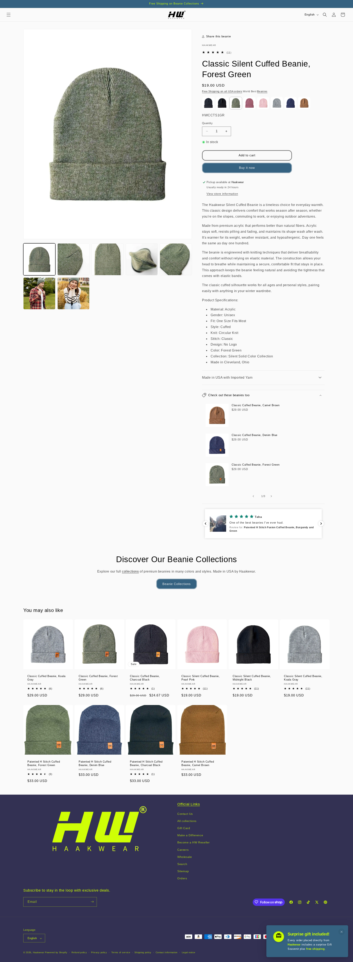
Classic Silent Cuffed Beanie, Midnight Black (252, 678)
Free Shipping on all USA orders (222, 91)
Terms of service (120, 952)
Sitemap (183, 871)
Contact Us (185, 813)
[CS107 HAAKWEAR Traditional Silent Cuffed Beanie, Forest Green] (235, 103)
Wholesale (184, 856)
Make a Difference (190, 835)
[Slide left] (254, 496)
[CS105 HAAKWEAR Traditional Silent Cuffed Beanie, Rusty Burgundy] (249, 103)
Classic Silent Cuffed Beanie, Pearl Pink (200, 678)
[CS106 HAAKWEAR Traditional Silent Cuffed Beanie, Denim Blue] (290, 103)
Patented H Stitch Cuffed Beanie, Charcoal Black (146, 763)
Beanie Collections (176, 583)
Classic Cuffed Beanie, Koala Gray (46, 678)
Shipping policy (142, 952)
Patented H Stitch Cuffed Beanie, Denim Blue (95, 763)
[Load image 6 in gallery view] (39, 293)
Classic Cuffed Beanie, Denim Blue (254, 435)
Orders (182, 878)
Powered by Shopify (56, 952)
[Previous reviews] (205, 523)
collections (130, 571)
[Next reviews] (321, 523)
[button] (8, 14)
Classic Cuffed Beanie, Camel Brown (255, 405)
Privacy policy (99, 952)
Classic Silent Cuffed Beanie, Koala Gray (303, 678)
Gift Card (183, 828)
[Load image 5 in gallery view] (176, 259)
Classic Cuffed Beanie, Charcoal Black (145, 678)
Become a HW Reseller (193, 842)
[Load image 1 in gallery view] (39, 259)
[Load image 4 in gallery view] (142, 259)
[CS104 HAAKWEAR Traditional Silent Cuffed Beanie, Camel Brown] (304, 103)
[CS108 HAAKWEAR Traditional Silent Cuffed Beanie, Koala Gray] (276, 103)
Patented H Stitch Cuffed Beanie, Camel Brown (197, 763)
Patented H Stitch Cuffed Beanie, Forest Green (43, 763)
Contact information (167, 952)
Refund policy (79, 952)
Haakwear (38, 952)
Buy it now (247, 167)
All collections (187, 820)
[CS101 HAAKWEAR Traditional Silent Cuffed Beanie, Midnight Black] (222, 103)
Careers (183, 849)
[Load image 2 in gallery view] (73, 259)
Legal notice (188, 952)
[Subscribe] (92, 901)
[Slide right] (272, 496)
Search (182, 863)
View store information (222, 193)
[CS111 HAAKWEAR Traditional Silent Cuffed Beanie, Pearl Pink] (263, 103)
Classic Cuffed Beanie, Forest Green (255, 464)
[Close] (341, 932)
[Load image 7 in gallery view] (73, 293)
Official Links (188, 804)
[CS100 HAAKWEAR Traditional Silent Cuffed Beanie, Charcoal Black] (208, 103)
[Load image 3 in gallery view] (108, 259)
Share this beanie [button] (218, 36)
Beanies (262, 91)
